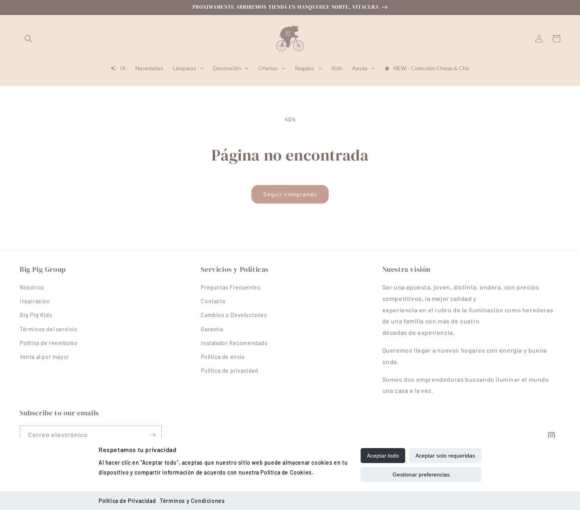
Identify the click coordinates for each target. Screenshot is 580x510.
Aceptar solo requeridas (445, 455)
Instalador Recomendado (234, 343)
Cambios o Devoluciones (234, 315)
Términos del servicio (49, 329)
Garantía (212, 329)
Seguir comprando (290, 194)
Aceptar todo (383, 455)
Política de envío (223, 356)
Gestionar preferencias (421, 474)
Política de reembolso (49, 343)
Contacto (213, 301)
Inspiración (35, 301)
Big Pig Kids (36, 315)
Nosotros (32, 287)
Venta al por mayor (44, 356)
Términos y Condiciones (192, 500)
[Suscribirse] (152, 435)
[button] (28, 38)
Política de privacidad (229, 370)
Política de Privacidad (127, 500)
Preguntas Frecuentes (230, 287)
